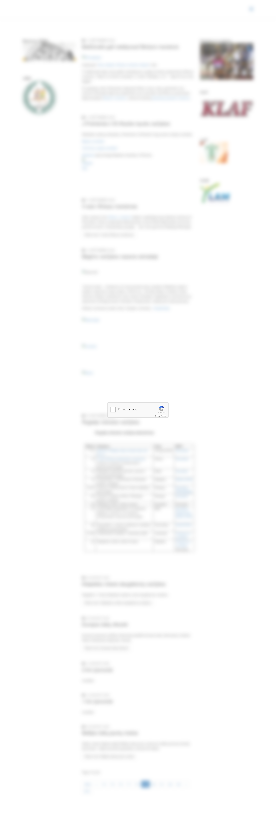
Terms (163, 416)
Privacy (157, 416)
